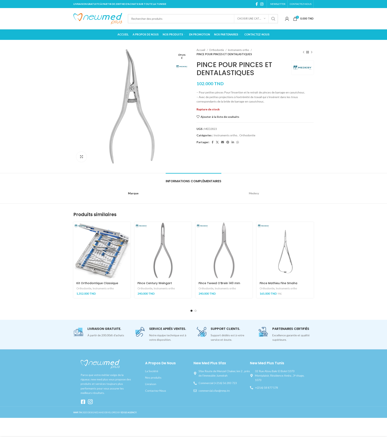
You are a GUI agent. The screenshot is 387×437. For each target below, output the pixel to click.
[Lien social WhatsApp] (237, 142)
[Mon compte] (287, 19)
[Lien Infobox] (101, 332)
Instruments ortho (239, 50)
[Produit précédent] (304, 52)
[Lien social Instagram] (262, 4)
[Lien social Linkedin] (232, 142)
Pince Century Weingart (154, 283)
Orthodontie (217, 50)
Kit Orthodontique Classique (97, 283)
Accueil (201, 50)
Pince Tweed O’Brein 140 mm (219, 283)
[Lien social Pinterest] (227, 142)
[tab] (193, 179)
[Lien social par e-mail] (222, 142)
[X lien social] (217, 142)
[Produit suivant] (312, 52)
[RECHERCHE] (273, 18)
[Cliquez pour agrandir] (81, 157)
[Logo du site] (98, 18)
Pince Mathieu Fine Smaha (278, 283)
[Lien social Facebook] (256, 4)
